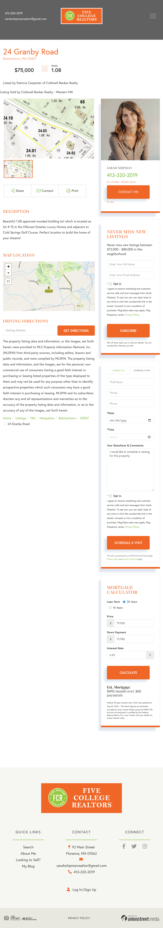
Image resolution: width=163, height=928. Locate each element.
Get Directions (76, 330)
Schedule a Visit (142, 370)
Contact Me (128, 192)
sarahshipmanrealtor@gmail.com (26, 19)
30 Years (132, 602)
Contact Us (118, 370)
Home (7, 418)
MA (33, 418)
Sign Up (90, 889)
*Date (110, 413)
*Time (110, 429)
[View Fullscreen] (8, 281)
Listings (21, 418)
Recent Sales (128, 182)
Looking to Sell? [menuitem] (28, 860)
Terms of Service (130, 559)
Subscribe (128, 330)
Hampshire (47, 418)
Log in (77, 889)
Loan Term (113, 602)
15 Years (118, 607)
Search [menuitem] (28, 847)
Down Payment (116, 632)
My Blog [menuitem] (28, 866)
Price (110, 616)
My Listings (113, 182)
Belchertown (67, 418)
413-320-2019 (14, 13)
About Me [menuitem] (28, 853)
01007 (84, 418)
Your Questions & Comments (125, 445)
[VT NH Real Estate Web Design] (140, 918)
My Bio (110, 202)
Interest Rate (115, 648)
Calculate (128, 672)
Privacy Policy (132, 314)
